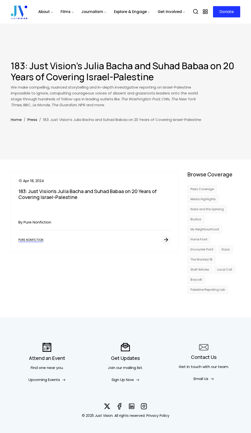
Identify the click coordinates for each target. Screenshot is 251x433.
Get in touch (190, 366)
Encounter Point (201, 249)
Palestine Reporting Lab (207, 290)
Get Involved (170, 11)
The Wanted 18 (201, 259)
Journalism (92, 11)
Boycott (196, 279)
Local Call (224, 269)
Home (16, 119)
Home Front (198, 239)
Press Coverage (202, 189)
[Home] (19, 12)
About (44, 11)
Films (66, 11)
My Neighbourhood (204, 229)
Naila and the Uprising (207, 209)
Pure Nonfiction (30, 240)
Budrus (195, 219)
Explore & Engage (130, 11)
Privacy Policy (157, 415)
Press (32, 119)
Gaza (225, 249)
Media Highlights (203, 199)
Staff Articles (199, 269)
